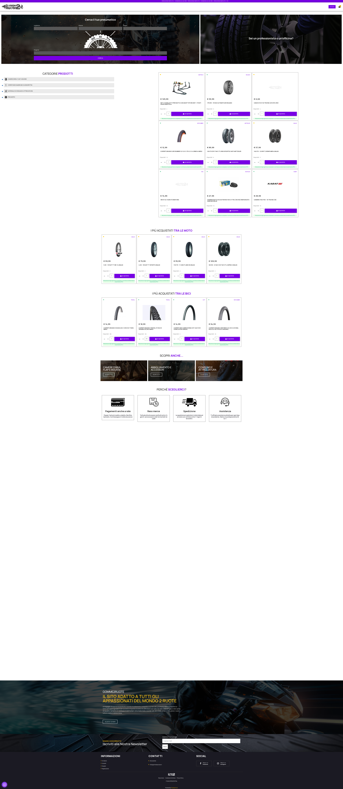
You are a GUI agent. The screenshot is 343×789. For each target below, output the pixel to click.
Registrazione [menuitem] (105, 768)
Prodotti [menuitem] (104, 766)
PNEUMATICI (11, 97)
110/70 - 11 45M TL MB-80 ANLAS (184, 265)
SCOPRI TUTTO (109, 374)
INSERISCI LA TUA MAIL (169, 737)
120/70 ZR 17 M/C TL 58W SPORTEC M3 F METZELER (224, 151)
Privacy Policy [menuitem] (180, 778)
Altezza (81, 25)
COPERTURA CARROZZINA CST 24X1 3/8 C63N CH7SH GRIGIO (187, 328)
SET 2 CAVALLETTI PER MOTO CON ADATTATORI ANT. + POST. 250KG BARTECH (180, 103)
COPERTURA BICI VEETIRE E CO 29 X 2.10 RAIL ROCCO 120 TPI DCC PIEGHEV (223, 328)
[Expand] (2, 79)
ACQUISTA (188, 114)
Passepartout (174, 787)
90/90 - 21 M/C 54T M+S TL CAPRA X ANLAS (223, 265)
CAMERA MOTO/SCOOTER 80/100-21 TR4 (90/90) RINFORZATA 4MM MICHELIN (228, 200)
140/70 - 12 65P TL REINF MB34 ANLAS (266, 151)
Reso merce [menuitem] (161, 778)
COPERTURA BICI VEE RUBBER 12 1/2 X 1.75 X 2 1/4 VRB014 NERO (181, 151)
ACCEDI (332, 7)
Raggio (125, 25)
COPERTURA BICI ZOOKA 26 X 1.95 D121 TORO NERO (119, 328)
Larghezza (37, 25)
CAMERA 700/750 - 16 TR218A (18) (265, 200)
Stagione (36, 50)
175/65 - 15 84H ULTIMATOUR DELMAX (219, 103)
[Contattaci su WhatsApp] (4, 784)
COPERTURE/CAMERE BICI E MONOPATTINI (20, 85)
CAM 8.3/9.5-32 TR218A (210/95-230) (266, 103)
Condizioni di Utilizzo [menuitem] (170, 778)
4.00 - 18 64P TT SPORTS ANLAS (149, 265)
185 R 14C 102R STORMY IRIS (169, 200)
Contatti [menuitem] (104, 763)
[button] (100, 58)
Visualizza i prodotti (110, 722)
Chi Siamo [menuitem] (104, 761)
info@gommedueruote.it (156, 764)
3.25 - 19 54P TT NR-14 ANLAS (113, 265)
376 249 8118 (153, 761)
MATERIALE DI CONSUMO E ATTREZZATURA (20, 91)
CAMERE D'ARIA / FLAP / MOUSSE (17, 79)
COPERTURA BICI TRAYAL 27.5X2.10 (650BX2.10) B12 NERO (150, 328)
